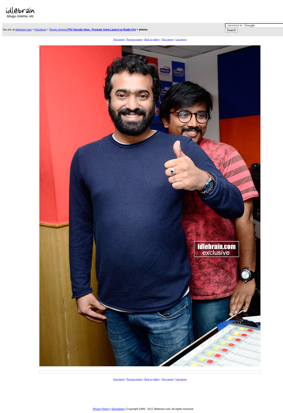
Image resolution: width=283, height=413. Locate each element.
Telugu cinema (92, 29)
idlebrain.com (23, 29)
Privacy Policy (101, 409)
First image (119, 39)
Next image (168, 39)
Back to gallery (152, 39)
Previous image (134, 39)
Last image (181, 39)
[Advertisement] (134, 12)
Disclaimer (118, 409)
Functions (40, 29)
